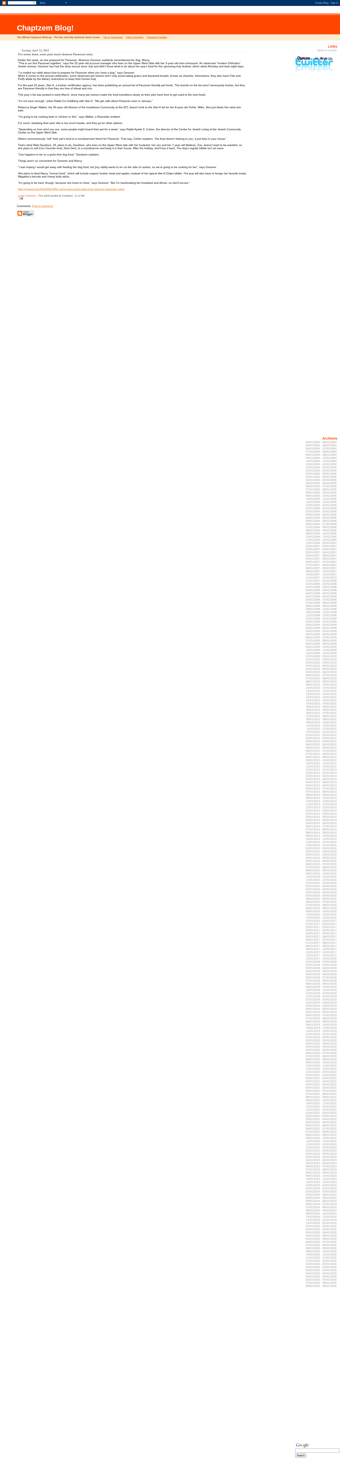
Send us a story (327, 50)
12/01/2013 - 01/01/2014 (321, 807)
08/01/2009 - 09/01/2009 (321, 643)
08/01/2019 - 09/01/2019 (321, 1021)
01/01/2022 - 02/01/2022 (321, 1112)
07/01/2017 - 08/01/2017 (321, 942)
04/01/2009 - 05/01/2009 (321, 631)
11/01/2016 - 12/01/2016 (321, 917)
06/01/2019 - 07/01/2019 (321, 1015)
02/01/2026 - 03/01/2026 (321, 1267)
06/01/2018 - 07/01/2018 (321, 977)
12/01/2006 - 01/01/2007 (321, 542)
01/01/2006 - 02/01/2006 (321, 508)
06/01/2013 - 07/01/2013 (321, 788)
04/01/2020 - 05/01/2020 (321, 1046)
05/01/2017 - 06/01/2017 (321, 936)
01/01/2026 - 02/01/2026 (321, 1263)
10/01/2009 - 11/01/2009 (321, 650)
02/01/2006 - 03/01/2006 (321, 511)
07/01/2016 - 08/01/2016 (321, 905)
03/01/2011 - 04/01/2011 (321, 703)
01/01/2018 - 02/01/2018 (321, 961)
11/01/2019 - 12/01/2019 (321, 1030)
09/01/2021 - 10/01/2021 (321, 1100)
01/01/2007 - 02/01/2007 (321, 546)
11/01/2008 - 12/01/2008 (321, 615)
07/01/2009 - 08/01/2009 (321, 640)
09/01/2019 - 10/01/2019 (321, 1024)
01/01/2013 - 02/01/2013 (321, 772)
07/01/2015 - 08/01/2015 (321, 867)
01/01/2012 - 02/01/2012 (321, 735)
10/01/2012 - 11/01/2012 (321, 763)
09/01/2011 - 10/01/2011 (321, 722)
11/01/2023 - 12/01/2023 (321, 1182)
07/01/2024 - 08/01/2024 (321, 1207)
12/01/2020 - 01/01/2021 (321, 1071)
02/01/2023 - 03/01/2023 (321, 1153)
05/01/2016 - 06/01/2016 (321, 898)
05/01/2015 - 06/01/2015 (321, 860)
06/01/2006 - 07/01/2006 (321, 524)
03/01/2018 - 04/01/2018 (321, 968)
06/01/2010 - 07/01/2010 (321, 675)
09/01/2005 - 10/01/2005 (321, 495)
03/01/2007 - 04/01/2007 (321, 552)
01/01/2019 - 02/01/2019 (321, 999)
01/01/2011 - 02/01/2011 (321, 697)
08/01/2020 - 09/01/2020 (321, 1059)
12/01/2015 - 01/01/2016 (321, 883)
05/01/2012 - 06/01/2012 (321, 747)
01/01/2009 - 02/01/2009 (321, 621)
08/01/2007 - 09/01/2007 (321, 568)
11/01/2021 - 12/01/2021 (321, 1106)
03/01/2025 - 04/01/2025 (321, 1232)
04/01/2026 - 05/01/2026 (321, 1273)
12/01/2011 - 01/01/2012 (321, 731)
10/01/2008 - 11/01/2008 (321, 612)
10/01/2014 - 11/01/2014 (321, 838)
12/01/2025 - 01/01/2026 (321, 1260)
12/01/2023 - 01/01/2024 (321, 1185)
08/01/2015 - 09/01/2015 (321, 870)
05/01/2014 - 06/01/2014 (321, 823)
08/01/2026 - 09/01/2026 (321, 1286)
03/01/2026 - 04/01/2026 (321, 1270)
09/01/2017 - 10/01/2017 (321, 949)
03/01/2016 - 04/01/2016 (321, 892)
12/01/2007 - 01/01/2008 (321, 580)
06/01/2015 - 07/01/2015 (321, 864)
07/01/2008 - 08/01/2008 (321, 602)
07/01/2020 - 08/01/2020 (321, 1056)
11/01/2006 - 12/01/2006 (321, 539)
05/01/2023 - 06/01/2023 (321, 1163)
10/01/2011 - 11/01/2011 (321, 725)
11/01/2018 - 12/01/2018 (321, 993)
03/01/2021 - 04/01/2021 (321, 1081)
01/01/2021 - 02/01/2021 (321, 1075)
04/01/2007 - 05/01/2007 (321, 555)
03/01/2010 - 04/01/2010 (321, 665)
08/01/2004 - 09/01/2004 (321, 454)
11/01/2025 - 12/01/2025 (321, 1257)
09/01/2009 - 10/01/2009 (321, 646)
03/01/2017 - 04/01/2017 (321, 930)
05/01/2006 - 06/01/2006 (321, 520)
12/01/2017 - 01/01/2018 (321, 958)
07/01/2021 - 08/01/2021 (321, 1093)
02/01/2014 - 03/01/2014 (321, 813)
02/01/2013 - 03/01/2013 (321, 775)
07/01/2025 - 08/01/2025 (321, 1245)
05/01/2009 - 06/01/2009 (321, 634)
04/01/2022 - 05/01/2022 (321, 1122)
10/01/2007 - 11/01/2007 (321, 574)
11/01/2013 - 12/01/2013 (321, 804)
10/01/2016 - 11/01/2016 (321, 914)
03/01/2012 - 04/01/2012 (321, 741)
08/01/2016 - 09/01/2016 (321, 908)
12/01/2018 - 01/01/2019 (321, 996)
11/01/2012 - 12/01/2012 (321, 766)
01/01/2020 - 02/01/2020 (321, 1037)
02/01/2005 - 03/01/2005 (321, 473)
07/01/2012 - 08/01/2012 (321, 753)
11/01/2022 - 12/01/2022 (321, 1144)
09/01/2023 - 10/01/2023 (321, 1175)
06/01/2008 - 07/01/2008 (321, 599)
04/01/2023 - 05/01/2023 (321, 1160)
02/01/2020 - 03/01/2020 (321, 1040)
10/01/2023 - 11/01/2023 (321, 1178)
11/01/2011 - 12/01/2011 (321, 728)
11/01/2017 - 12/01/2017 (321, 955)
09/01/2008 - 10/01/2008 (321, 609)
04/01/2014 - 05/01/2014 (321, 820)
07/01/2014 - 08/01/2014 (321, 829)
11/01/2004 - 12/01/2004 (321, 464)
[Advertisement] (135, 25)
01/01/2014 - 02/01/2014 (321, 810)
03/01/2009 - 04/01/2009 (321, 627)
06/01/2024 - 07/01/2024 (321, 1204)
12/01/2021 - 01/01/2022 (321, 1109)
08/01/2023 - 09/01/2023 (321, 1172)
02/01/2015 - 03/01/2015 (321, 851)
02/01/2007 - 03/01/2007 (321, 549)
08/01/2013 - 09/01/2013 (321, 794)
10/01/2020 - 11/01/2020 (321, 1065)
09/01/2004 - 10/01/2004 (321, 457)
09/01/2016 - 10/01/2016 (321, 911)
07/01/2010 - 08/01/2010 (321, 678)
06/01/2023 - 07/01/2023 (321, 1166)
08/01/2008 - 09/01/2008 (321, 605)
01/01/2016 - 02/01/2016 (321, 886)
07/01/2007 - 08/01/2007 (321, 565)
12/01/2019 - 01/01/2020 (321, 1034)
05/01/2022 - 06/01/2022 (321, 1125)
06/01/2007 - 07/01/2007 (321, 561)
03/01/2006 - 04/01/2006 (321, 514)
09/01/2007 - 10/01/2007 (321, 571)
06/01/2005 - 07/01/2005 (321, 486)
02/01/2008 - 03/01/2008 (321, 587)
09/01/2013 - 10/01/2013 (321, 798)
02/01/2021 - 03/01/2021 (321, 1078)
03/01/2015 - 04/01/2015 (321, 854)
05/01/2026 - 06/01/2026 (321, 1276)
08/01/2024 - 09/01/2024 (321, 1210)
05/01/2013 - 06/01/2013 (321, 785)
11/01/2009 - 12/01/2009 (321, 653)
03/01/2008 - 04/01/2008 (321, 590)
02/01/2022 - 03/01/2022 (321, 1116)
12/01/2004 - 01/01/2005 (321, 467)
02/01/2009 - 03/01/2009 (321, 624)
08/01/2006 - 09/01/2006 (321, 530)
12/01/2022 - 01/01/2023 (321, 1147)
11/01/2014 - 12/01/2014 (321, 842)
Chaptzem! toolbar (157, 37)
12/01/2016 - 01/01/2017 (321, 920)
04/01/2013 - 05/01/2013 (321, 782)
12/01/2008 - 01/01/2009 (321, 618)
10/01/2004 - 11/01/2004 (321, 461)
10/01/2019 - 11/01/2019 (321, 1027)
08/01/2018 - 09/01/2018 (321, 983)
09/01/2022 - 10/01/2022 (321, 1138)
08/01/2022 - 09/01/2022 (321, 1134)
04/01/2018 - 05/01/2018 (321, 971)
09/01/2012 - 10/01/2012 (321, 760)
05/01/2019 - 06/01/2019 (321, 1012)
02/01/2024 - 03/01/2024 (321, 1191)
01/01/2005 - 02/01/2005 (321, 470)
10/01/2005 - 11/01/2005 (321, 498)
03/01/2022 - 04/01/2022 (321, 1119)
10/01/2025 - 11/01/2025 (321, 1254)
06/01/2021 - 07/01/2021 (321, 1090)
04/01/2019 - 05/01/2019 (321, 1008)
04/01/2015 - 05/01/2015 (321, 857)
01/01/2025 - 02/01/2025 (321, 1226)
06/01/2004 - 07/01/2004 (321, 448)
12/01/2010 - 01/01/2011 (321, 694)
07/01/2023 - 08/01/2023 (321, 1169)
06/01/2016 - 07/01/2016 (321, 901)
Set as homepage (113, 37)
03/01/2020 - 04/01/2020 (321, 1043)
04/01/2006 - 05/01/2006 (321, 517)
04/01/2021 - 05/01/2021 (321, 1084)
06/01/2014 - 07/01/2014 (321, 826)
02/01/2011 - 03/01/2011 (321, 700)
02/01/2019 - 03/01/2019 (321, 1002)
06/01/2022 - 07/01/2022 (321, 1128)
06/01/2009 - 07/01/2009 (321, 637)
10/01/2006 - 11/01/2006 (321, 536)
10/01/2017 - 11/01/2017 (321, 952)
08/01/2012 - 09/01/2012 (321, 757)
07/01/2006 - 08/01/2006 (321, 527)
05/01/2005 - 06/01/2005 (321, 483)
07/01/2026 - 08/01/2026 (321, 1282)
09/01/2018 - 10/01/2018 (321, 986)
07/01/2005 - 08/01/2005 (321, 489)
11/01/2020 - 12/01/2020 (321, 1068)
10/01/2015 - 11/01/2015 (321, 876)
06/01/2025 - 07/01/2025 (321, 1241)
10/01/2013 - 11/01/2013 (321, 801)
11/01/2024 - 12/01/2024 (321, 1219)
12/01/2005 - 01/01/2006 (321, 505)
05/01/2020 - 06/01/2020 (321, 1049)
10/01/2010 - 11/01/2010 (321, 687)
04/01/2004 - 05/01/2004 (321, 442)
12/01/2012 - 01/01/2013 (321, 769)
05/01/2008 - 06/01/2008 (321, 596)
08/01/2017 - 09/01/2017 (321, 945)
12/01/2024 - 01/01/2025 (321, 1223)
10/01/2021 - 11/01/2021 (321, 1103)
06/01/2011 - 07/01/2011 (321, 713)
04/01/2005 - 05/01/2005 (321, 480)
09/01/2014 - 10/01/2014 (321, 835)
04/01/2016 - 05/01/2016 (321, 895)
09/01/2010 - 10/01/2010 (321, 684)
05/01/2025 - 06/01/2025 (321, 1238)
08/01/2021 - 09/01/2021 (321, 1097)
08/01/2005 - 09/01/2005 (321, 492)
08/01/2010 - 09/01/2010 (321, 681)
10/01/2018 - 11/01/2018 (321, 990)
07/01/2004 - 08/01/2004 (321, 451)
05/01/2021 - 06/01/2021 (321, 1087)
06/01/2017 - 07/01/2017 (321, 939)
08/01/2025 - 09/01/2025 (321, 1248)
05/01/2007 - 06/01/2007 (321, 558)
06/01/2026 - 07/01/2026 (321, 1279)
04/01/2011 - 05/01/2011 (321, 706)
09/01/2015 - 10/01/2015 (321, 873)
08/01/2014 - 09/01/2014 (321, 832)
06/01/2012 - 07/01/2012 (321, 750)
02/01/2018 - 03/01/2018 (321, 964)
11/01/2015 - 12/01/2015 (321, 879)
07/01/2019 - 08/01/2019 (321, 1018)
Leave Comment (27, 196)
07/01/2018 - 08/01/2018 (321, 980)
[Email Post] (20, 197)
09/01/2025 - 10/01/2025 (321, 1251)
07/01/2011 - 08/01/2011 (321, 716)
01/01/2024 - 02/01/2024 (321, 1188)
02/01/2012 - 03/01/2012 (321, 738)
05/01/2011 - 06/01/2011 (321, 709)
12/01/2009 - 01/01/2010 (321, 656)
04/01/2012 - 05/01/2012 (321, 744)
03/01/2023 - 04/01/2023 (321, 1156)
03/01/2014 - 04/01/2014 (321, 816)
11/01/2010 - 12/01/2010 (321, 690)
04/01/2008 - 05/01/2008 (321, 593)
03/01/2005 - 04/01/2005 (321, 476)
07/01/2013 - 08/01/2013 (321, 791)
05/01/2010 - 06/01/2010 (321, 672)
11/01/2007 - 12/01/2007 (321, 577)
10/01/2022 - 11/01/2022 (321, 1141)
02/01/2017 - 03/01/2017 (321, 927)
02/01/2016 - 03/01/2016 (321, 889)
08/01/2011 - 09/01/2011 (321, 719)
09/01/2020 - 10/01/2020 (321, 1062)
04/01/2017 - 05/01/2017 (321, 933)
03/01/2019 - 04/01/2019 (321, 1005)
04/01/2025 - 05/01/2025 (321, 1235)
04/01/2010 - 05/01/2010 (321, 668)
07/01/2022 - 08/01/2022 (321, 1131)
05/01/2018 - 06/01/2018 (321, 974)
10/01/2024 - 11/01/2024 (321, 1216)
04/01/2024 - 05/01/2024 (321, 1197)
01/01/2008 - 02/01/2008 (321, 583)
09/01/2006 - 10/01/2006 (321, 533)
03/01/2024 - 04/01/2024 (321, 1194)
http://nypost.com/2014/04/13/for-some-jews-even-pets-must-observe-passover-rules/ (71, 189)
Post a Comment (42, 206)
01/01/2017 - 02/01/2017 (321, 923)
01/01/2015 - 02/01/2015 (321, 848)
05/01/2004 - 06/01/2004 (321, 445)
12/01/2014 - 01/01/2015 (321, 845)
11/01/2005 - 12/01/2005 (321, 502)
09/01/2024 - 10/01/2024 (321, 1213)
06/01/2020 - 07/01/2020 (321, 1053)
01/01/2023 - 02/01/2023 (321, 1150)
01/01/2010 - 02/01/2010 (321, 659)
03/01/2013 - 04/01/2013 (321, 779)
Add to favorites (135, 37)
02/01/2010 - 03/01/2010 (321, 662)
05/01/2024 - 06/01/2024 (321, 1201)
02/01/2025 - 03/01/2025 (321, 1229)
